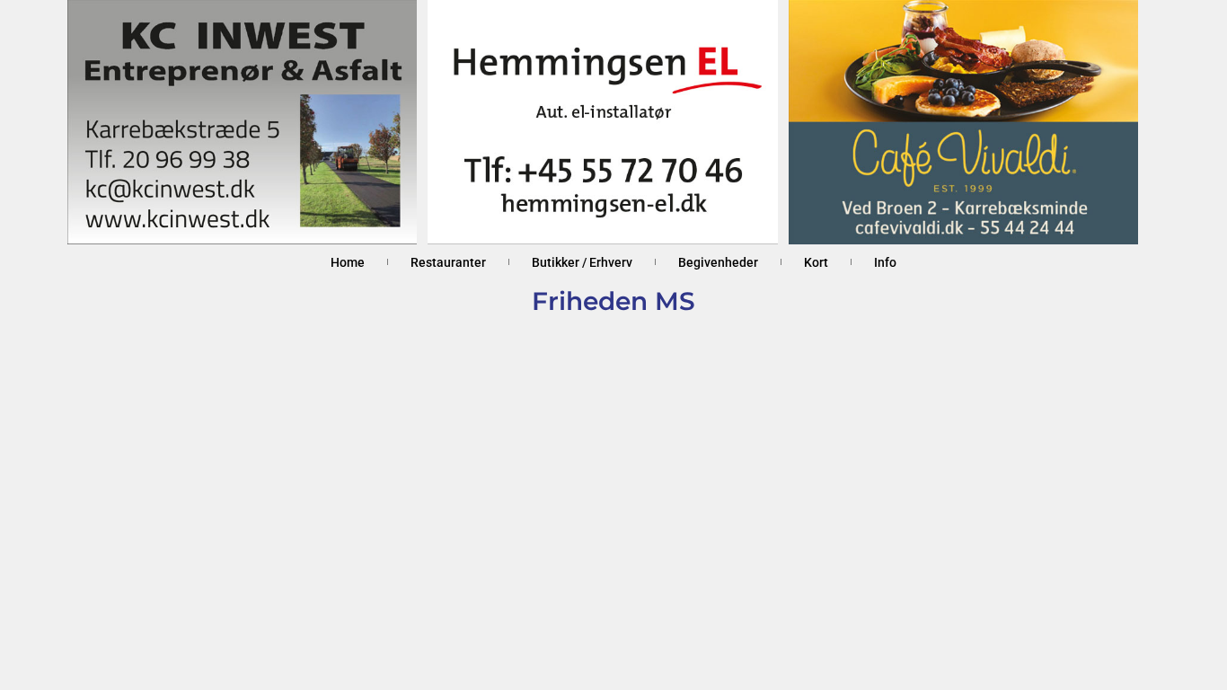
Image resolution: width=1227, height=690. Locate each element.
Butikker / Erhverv (582, 262)
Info (885, 262)
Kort (816, 262)
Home (348, 262)
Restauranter (448, 262)
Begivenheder (718, 262)
